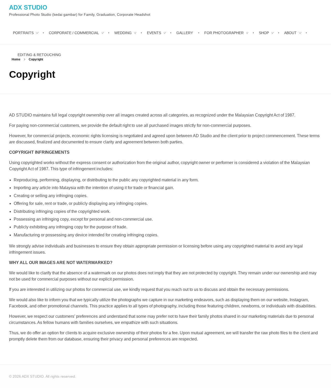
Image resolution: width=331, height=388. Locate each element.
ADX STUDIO (28, 7)
